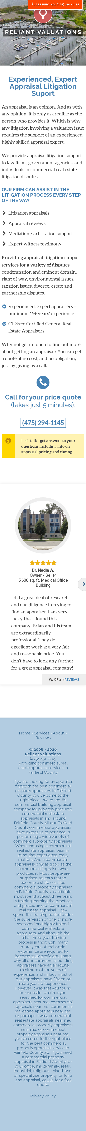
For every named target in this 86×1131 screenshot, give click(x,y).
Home (24, 733)
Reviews (43, 737)
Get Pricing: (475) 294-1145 (57, 4)
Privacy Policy (43, 1096)
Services (41, 733)
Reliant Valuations (43, 32)
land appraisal (27, 1080)
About (58, 733)
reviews (72, 679)
